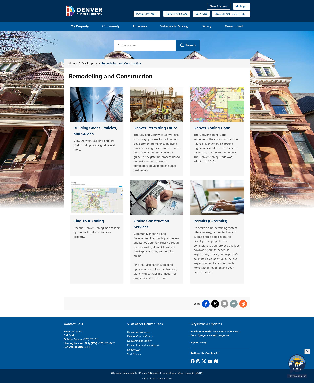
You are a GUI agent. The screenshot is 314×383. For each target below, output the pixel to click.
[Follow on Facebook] (192, 361)
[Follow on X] (204, 361)
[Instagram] (198, 361)
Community (111, 26)
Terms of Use (168, 373)
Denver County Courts (140, 336)
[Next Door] (215, 361)
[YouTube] (209, 361)
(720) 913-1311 (90, 339)
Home (73, 63)
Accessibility (130, 373)
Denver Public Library (139, 340)
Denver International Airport (143, 345)
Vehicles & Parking (174, 26)
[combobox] (231, 14)
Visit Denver (134, 354)
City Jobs (116, 373)
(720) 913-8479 (106, 343)
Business (140, 26)
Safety (206, 26)
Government (234, 26)
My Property (90, 63)
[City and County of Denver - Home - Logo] (84, 11)
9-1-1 (87, 346)
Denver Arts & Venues (139, 332)
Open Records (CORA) (190, 373)
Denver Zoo (134, 349)
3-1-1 (71, 335)
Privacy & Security (149, 373)
